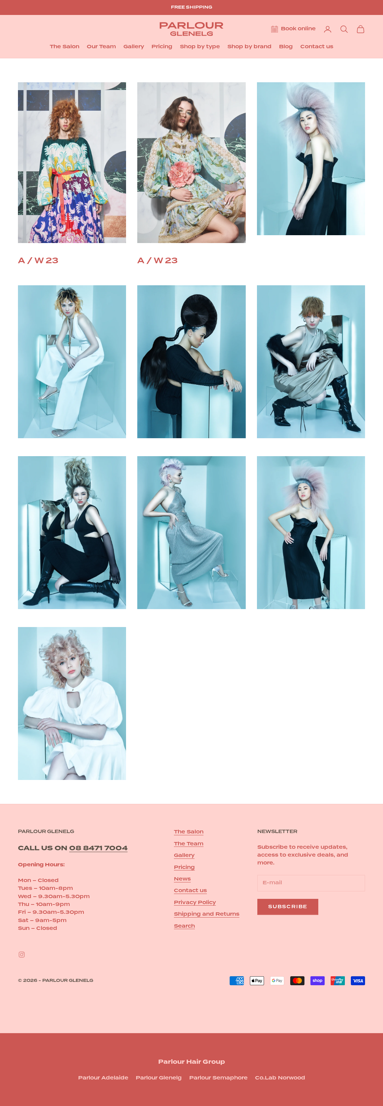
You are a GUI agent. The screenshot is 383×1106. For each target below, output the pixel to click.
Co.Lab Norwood (280, 1078)
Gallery (133, 46)
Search (184, 926)
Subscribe (287, 906)
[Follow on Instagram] (21, 954)
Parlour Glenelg (159, 1078)
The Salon (64, 46)
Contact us (316, 46)
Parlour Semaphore (218, 1078)
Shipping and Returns (206, 914)
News (182, 879)
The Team (188, 844)
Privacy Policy (195, 902)
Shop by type (200, 46)
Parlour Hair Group (191, 1062)
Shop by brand (249, 46)
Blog (286, 46)
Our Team (101, 46)
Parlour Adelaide (103, 1078)
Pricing (161, 46)
